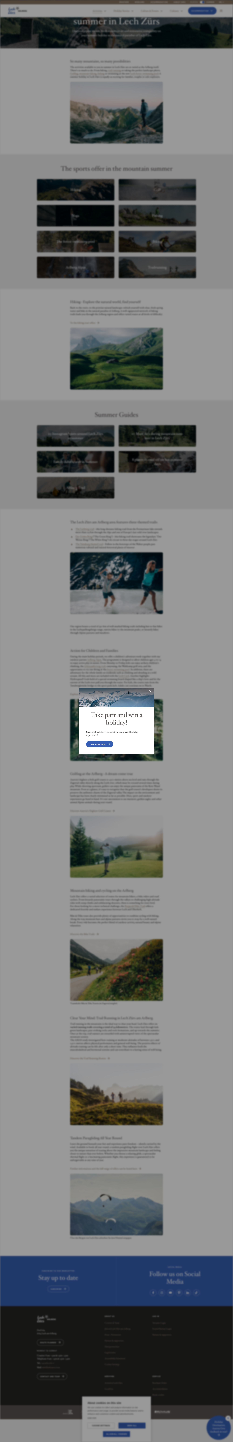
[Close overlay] (150, 691)
